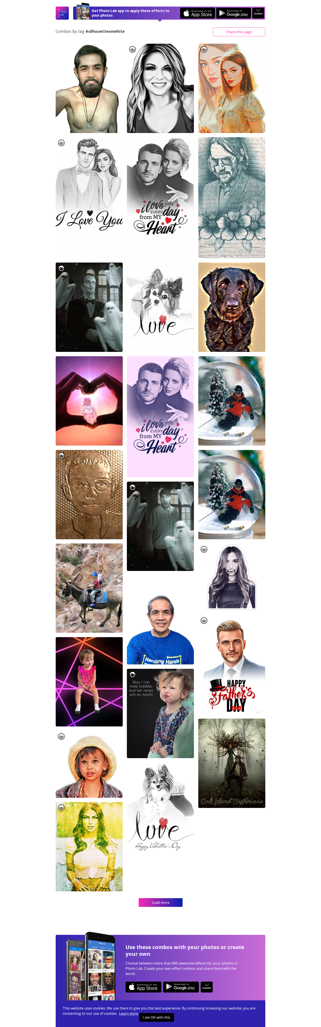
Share (239, 31)
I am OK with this (156, 1017)
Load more (160, 902)
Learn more (128, 1013)
